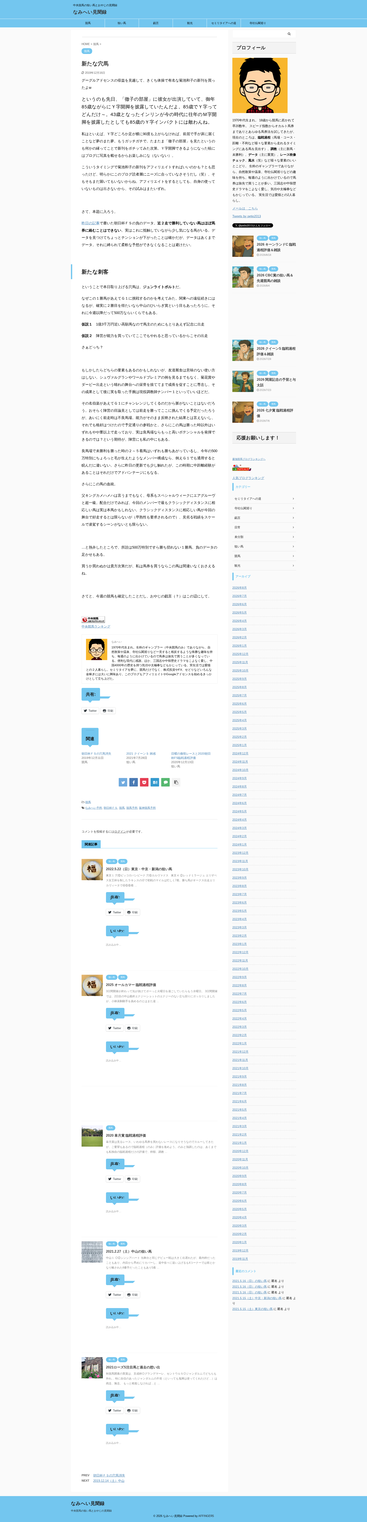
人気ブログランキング (248, 478)
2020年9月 (239, 1176)
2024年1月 (239, 844)
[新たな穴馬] (155, 782)
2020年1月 (239, 1242)
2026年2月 (239, 637)
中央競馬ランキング (96, 626)
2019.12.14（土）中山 (108, 1480)
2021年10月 (240, 1068)
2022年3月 (239, 1026)
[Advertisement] (149, 1105)
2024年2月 (239, 836)
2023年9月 (239, 877)
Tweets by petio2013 (246, 216)
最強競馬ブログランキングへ (248, 459)
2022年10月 (240, 968)
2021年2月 (239, 1134)
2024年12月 (240, 753)
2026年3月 (239, 629)
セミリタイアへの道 (223, 23)
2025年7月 (239, 695)
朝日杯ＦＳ (110, 807)
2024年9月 (239, 778)
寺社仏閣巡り (258, 23)
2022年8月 (239, 985)
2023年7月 (239, 894)
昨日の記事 (91, 223)
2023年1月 (239, 944)
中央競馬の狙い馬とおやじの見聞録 (91, 1510)
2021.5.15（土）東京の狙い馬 (252, 1309)
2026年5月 (239, 612)
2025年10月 (240, 670)
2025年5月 (239, 712)
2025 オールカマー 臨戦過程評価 (131, 985)
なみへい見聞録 (90, 12)
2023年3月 (239, 927)
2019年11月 (240, 1258)
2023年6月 (239, 902)
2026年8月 (239, 587)
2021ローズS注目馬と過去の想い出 (133, 1367)
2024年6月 (239, 803)
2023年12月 (240, 852)
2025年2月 (239, 736)
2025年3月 (239, 728)
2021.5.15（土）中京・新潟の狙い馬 (257, 1298)
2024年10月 (240, 770)
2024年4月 (239, 819)
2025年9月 (239, 678)
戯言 (156, 23)
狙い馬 (122, 23)
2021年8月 (239, 1084)
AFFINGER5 (206, 1516)
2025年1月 (239, 745)
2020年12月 (240, 1151)
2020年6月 (239, 1200)
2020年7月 (239, 1192)
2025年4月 (239, 720)
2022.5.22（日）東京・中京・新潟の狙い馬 (139, 869)
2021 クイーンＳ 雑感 (141, 753)
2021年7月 (239, 1093)
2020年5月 (239, 1209)
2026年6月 (239, 604)
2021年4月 (239, 1118)
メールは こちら (245, 208)
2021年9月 (239, 1076)
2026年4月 (239, 620)
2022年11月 (240, 960)
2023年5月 (239, 910)
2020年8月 (239, 1184)
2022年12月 (240, 952)
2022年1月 (239, 1043)
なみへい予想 (93, 807)
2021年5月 (239, 1109)
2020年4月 (239, 1217)
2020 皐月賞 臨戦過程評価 (126, 1135)
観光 (190, 23)
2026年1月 (239, 645)
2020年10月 (240, 1167)
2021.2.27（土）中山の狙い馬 (129, 1251)
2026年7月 (239, 596)
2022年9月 (239, 977)
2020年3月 (239, 1225)
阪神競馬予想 (147, 807)
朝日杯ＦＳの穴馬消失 (96, 753)
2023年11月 (240, 861)
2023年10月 (240, 869)
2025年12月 (240, 654)
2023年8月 (239, 886)
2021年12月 (240, 1051)
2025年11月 (240, 662)
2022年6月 (239, 1002)
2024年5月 (239, 811)
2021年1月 (239, 1142)
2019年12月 (240, 1250)
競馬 (88, 23)
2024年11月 (240, 761)
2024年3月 (239, 828)
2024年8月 (239, 786)
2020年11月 (240, 1159)
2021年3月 (239, 1126)
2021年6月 (239, 1101)
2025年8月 (239, 687)
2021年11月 (240, 1060)
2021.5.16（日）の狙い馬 (249, 1281)
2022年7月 (239, 993)
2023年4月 (239, 919)
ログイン (120, 831)
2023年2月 (239, 935)
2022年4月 (239, 1018)
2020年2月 (239, 1234)
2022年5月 (239, 1010)
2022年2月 (239, 1035)
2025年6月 (239, 703)
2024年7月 (239, 794)
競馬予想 (131, 807)
